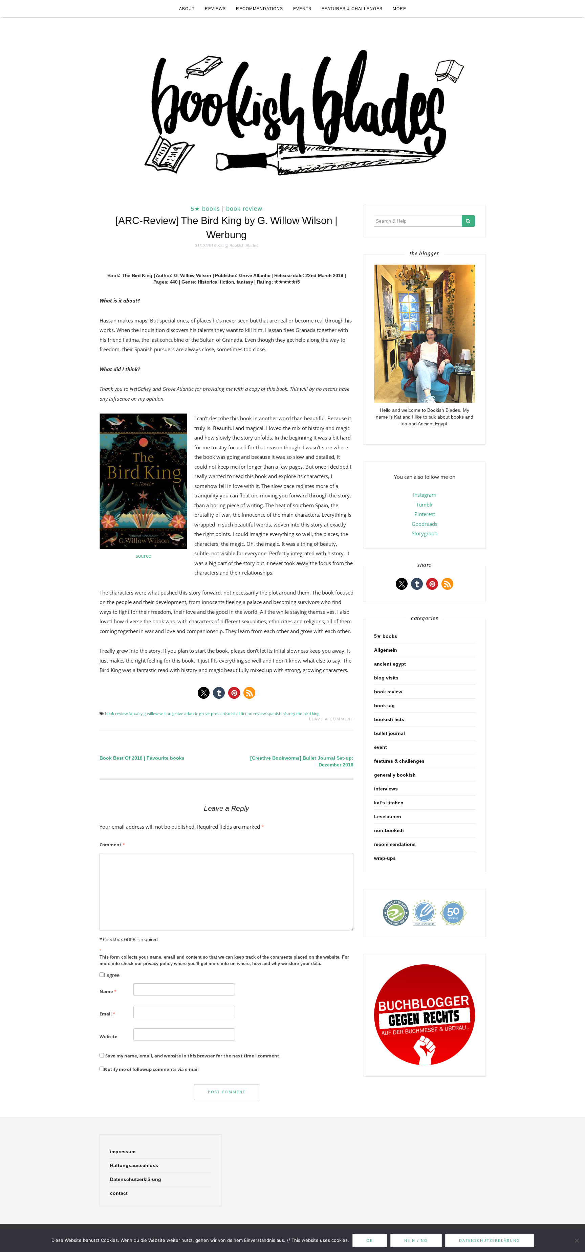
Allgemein (385, 650)
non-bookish (389, 830)
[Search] (468, 221)
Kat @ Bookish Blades (237, 245)
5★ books (205, 208)
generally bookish (395, 775)
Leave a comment (331, 718)
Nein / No (416, 1240)
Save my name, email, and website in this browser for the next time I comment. (193, 1056)
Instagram (424, 494)
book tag (384, 705)
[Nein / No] (576, 1240)
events (302, 8)
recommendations (259, 8)
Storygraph (424, 533)
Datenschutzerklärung (135, 1179)
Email (107, 1014)
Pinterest (424, 514)
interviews (386, 788)
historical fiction (237, 713)
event (380, 747)
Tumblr (424, 504)
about (187, 8)
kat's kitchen (389, 802)
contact (119, 1193)
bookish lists (389, 719)
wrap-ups (385, 858)
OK (369, 1240)
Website (108, 1036)
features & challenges (352, 8)
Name (108, 991)
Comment (112, 845)
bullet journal (389, 733)
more (399, 8)
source (143, 556)
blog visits (386, 677)
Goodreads (424, 523)
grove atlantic (185, 713)
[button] (204, 693)
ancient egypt (390, 664)
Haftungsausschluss (134, 1165)
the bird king (308, 713)
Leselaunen (387, 816)
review (259, 713)
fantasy (136, 713)
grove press (210, 713)
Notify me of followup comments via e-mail (151, 1069)
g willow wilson (157, 713)
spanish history (281, 713)
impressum (122, 1151)
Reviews (215, 8)
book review (244, 208)
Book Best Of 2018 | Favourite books (142, 758)
